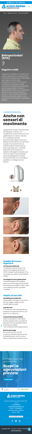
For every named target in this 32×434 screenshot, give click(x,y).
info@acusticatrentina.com (16, 406)
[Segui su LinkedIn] (19, 421)
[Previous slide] (10, 189)
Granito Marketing (16, 430)
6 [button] (18, 191)
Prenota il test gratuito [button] (16, 2)
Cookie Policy (20, 416)
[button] (29, 6)
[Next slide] (22, 189)
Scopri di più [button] (8, 379)
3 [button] (14, 191)
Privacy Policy (12, 416)
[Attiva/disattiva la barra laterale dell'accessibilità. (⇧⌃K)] (29, 429)
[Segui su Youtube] (16, 421)
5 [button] (17, 191)
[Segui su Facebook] (12, 421)
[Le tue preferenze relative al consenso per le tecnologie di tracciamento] (1, 325)
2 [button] (13, 191)
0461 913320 (16, 404)
